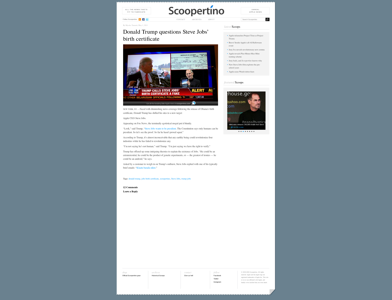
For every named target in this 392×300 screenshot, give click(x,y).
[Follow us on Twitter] (147, 19)
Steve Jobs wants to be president (160, 128)
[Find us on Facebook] (143, 19)
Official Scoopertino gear (131, 275)
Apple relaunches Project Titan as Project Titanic (246, 37)
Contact (181, 19)
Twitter (216, 279)
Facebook (217, 275)
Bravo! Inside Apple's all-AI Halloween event (245, 44)
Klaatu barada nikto (146, 167)
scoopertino (165, 178)
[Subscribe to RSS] (140, 19)
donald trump (134, 178)
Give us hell (188, 275)
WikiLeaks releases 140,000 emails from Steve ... (246, 126)
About (211, 19)
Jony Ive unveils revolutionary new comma (247, 49)
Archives (197, 19)
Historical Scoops (158, 275)
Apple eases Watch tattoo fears (241, 71)
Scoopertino (174, 6)
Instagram (217, 282)
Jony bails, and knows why (245, 60)
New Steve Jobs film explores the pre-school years (244, 66)
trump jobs (186, 178)
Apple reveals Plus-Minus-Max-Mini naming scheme (244, 55)
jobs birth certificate (150, 178)
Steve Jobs (175, 178)
